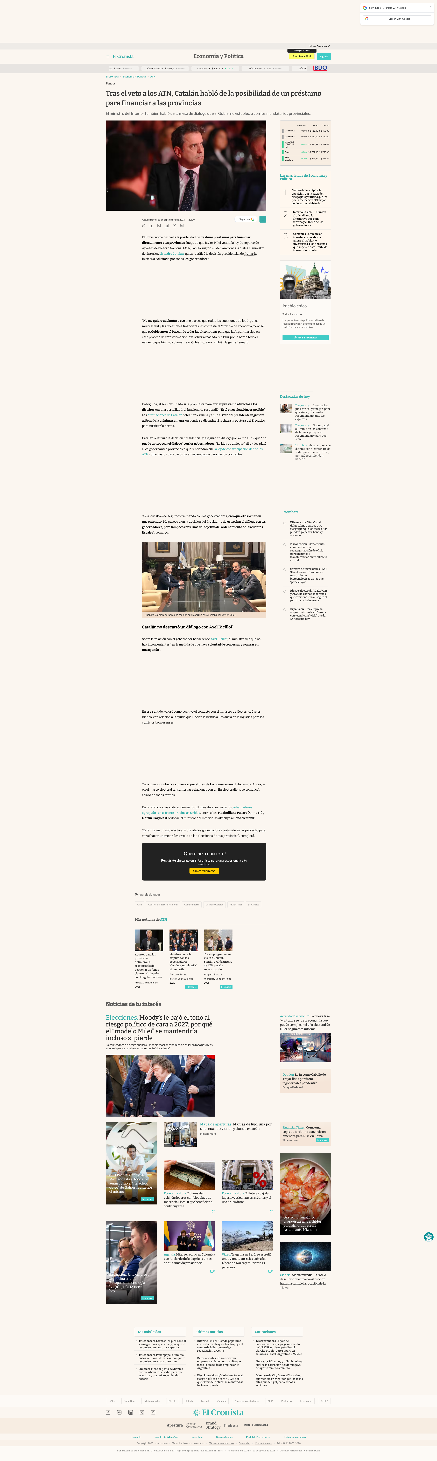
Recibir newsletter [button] (307, 337)
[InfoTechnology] (256, 1426)
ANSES (324, 1401)
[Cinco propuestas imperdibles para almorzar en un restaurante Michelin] (305, 1194)
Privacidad (244, 1443)
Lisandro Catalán (171, 254)
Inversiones (306, 1401)
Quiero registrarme (204, 870)
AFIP (270, 1401)
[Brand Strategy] (213, 1425)
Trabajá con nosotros (295, 1437)
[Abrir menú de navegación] (108, 56)
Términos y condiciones (221, 1443)
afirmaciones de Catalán (165, 415)
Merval (205, 1401)
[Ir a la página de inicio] (123, 56)
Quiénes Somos (224, 1437)
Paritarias (286, 1401)
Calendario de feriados (247, 1401)
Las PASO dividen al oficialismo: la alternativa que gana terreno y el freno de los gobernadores (309, 218)
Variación (301, 125)
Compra (325, 125)
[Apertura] (175, 1426)
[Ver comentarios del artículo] (182, 226)
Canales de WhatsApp (166, 1437)
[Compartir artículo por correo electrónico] (174, 226)
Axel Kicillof (219, 639)
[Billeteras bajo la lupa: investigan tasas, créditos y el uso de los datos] (247, 1175)
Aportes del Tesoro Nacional (163, 904)
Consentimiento (263, 1443)
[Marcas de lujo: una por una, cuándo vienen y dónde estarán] (180, 1137)
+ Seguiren (247, 220)
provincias (253, 904)
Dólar (112, 1401)
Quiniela (221, 1401)
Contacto (136, 1437)
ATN (152, 76)
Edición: (318, 46)
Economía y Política (134, 76)
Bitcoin (172, 1401)
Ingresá (324, 56)
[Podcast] (231, 1426)
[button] (429, 1237)
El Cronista (112, 76)
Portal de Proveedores (258, 1437)
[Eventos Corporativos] (194, 1426)
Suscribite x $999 (302, 56)
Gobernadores (191, 904)
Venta (315, 125)
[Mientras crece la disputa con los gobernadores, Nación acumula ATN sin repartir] (184, 940)
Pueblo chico (295, 306)
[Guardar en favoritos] (262, 219)
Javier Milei (236, 904)
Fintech (189, 1401)
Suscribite (197, 1437)
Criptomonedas (152, 1401)
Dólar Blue (129, 1401)
